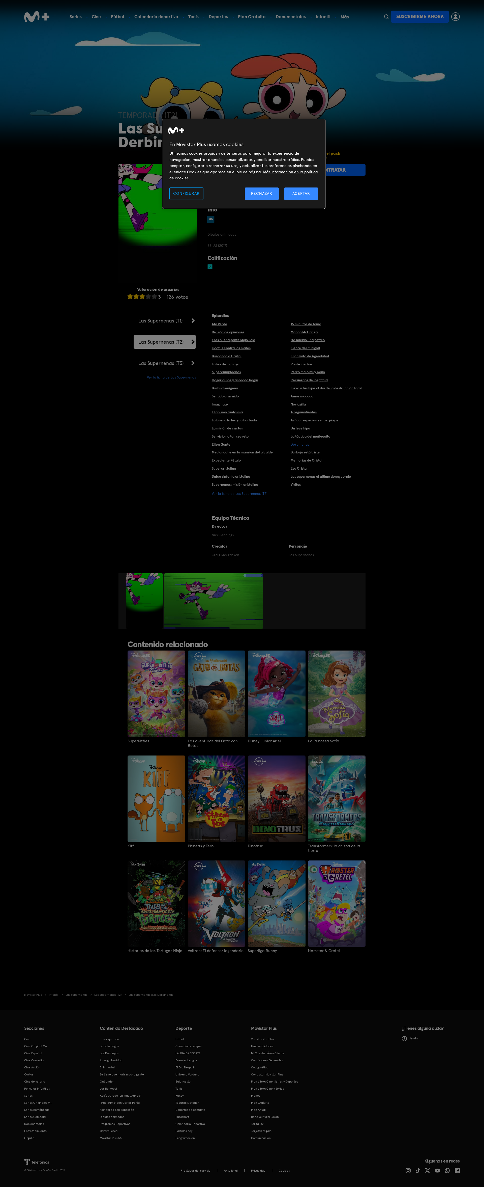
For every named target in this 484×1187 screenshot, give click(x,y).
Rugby (179, 1095)
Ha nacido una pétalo (308, 340)
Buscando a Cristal (226, 356)
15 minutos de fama (306, 324)
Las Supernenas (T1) (160, 321)
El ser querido (109, 1039)
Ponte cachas (301, 364)
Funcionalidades (262, 1046)
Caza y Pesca (108, 1131)
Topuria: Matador (187, 1102)
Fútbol (117, 16)
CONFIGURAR (186, 193)
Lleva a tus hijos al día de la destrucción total (326, 388)
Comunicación (261, 1138)
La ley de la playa (225, 364)
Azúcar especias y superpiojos (314, 420)
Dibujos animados (112, 1117)
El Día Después (185, 1067)
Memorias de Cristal (306, 460)
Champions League (188, 1046)
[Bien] (148, 296)
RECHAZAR (261, 193)
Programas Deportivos (115, 1124)
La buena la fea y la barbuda (234, 420)
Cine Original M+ (35, 1046)
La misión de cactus (227, 428)
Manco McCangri (304, 332)
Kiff (131, 846)
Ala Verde (219, 324)
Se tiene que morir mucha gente (122, 1074)
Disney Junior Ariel (264, 741)
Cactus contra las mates (231, 348)
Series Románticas (36, 1110)
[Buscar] (386, 16)
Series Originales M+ (38, 1102)
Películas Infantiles (37, 1088)
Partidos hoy (183, 1131)
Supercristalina (224, 468)
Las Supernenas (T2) (161, 342)
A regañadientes (304, 412)
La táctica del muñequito (310, 436)
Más (345, 16)
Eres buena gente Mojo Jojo (233, 340)
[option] (145, 601)
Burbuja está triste (305, 452)
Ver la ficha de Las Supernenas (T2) (239, 494)
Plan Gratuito (252, 16)
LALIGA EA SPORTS (187, 1053)
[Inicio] (36, 16)
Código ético (259, 1067)
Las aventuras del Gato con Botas (213, 743)
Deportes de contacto (190, 1110)
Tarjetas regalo (261, 1131)
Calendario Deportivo (190, 1124)
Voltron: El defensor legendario (216, 951)
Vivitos (296, 484)
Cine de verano (34, 1081)
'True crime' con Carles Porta (120, 1102)
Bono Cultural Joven (265, 1117)
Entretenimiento (35, 1131)
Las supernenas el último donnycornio (321, 476)
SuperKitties (138, 741)
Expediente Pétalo (226, 460)
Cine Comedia (34, 1060)
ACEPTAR (301, 193)
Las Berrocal (108, 1088)
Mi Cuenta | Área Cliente (267, 1053)
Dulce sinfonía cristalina (231, 476)
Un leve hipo (300, 428)
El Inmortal (107, 1067)
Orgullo (29, 1138)
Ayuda (413, 1038)
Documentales (291, 16)
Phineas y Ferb (201, 846)
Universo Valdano (187, 1074)
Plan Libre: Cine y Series (267, 1088)
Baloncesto (183, 1081)
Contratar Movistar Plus (267, 1074)
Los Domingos (109, 1053)
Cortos (28, 1074)
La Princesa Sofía (323, 741)
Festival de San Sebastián (117, 1110)
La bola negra (109, 1046)
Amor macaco (302, 396)
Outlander (107, 1081)
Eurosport (182, 1117)
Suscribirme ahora (420, 16)
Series (76, 16)
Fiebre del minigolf (305, 348)
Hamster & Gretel (324, 951)
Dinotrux (255, 846)
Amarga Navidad (111, 1060)
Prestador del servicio (195, 1170)
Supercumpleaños (226, 372)
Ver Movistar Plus (262, 1039)
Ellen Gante (221, 444)
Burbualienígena (225, 388)
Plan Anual (258, 1110)
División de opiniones (228, 332)
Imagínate (220, 404)
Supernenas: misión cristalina (235, 484)
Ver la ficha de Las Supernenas (171, 377)
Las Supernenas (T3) (161, 363)
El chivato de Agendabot (310, 356)
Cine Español (33, 1053)
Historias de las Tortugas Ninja (155, 951)
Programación (185, 1138)
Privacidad (258, 1170)
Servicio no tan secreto (230, 436)
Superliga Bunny (262, 951)
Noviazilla (298, 404)
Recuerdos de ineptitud (309, 380)
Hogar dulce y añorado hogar (235, 380)
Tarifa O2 (257, 1124)
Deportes (218, 16)
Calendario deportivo (156, 16)
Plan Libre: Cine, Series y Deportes (274, 1081)
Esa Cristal (299, 468)
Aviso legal (231, 1170)
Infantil (323, 16)
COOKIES (284, 1170)
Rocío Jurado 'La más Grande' (120, 1095)
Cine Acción (32, 1067)
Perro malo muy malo (308, 372)
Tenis (193, 16)
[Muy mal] (130, 296)
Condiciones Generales (267, 1060)
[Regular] (142, 296)
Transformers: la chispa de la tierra (334, 848)
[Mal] (136, 296)
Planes (255, 1095)
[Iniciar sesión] (455, 16)
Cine (96, 16)
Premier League (186, 1060)
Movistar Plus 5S (111, 1138)
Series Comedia (35, 1117)
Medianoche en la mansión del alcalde (242, 452)
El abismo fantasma (227, 412)
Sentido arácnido (225, 396)
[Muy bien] (154, 296)
